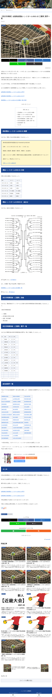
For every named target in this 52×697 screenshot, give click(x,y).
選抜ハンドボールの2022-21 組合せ (26, 116)
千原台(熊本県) (4, 432)
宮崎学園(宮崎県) (27, 432)
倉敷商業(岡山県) (5, 422)
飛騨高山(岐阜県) (16, 414)
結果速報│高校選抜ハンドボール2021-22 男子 (12, 92)
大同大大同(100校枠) (17, 438)
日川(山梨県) (26, 406)
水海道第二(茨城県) (17, 401)
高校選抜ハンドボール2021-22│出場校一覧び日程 (13, 100)
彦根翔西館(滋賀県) (5, 417)
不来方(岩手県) (27, 396)
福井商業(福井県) (16, 412)
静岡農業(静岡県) (27, 412)
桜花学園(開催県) (5, 438)
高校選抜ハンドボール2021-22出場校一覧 (11, 288)
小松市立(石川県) (5, 412)
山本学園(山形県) (16, 398)
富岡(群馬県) (4, 404)
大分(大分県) (15, 432)
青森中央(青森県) (16, 396)
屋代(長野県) (15, 409)
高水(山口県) (15, 425)
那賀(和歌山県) (27, 419)
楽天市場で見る (19, 457)
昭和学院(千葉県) (27, 404)
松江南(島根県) (4, 425)
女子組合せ (13, 279)
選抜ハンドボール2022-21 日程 (25, 114)
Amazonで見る (31, 457)
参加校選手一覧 (21, 122)
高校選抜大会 (4, 514)
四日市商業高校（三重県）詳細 (25, 118)
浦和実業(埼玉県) (16, 404)
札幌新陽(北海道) (5, 396)
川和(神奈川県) (16, 406)
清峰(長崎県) (26, 430)
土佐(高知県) (26, 427)
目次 (24, 109)
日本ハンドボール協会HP (9, 163)
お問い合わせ (38, 692)
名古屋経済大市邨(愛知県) (7, 414)
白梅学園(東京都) (5, 406)
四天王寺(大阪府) (27, 417)
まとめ (19, 124)
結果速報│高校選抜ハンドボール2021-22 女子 (12, 96)
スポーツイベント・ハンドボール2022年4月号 (24, 454)
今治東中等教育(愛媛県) (17, 427)
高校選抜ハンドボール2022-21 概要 (26, 112)
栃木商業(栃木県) (27, 401)
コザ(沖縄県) (15, 435)
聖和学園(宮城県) (27, 398)
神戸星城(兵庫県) (5, 419)
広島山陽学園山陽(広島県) (18, 422)
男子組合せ (12, 292)
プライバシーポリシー (13, 692)
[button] (34, 63)
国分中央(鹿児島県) (5, 435)
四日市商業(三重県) (28, 414)
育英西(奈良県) (16, 419)
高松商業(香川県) (27, 425)
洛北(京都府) (15, 417)
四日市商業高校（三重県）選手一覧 (26, 120)
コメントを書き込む (26, 680)
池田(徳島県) (4, 427)
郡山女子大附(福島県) (6, 401)
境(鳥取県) (26, 422)
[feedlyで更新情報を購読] (13, 531)
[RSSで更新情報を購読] (38, 531)
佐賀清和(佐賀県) (16, 430)
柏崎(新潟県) (4, 409)
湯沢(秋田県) (4, 398)
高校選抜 (10, 514)
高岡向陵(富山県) (27, 409)
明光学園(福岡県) (5, 430)
